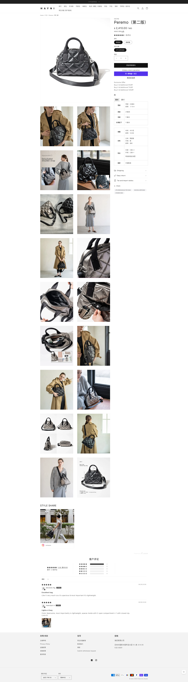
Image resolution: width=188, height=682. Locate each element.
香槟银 (128, 42)
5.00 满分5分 (63, 567)
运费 (123, 31)
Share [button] (118, 186)
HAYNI (136, 678)
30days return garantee (131, 70)
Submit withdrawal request (86, 651)
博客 (78, 647)
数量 (115, 54)
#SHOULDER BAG (139, 190)
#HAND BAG (119, 193)
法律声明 (43, 640)
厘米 (116, 100)
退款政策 (43, 651)
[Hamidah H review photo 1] (46, 622)
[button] (138, 8)
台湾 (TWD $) (47, 677)
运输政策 (43, 647)
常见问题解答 (81, 640)
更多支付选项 (131, 77)
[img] (46, 585)
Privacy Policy (45, 644)
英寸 (123, 100)
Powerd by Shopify (143, 678)
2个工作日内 (120, 50)
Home (42, 15)
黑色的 (118, 42)
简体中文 (63, 677)
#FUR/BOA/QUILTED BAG (123, 190)
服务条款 (43, 654)
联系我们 (80, 644)
